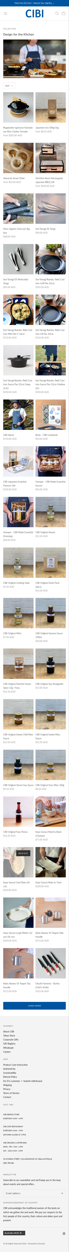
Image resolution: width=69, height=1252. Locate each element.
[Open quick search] (57, 13)
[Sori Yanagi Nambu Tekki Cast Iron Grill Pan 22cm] (50, 259)
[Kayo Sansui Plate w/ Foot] (50, 862)
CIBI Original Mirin (12, 633)
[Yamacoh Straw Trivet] (18, 158)
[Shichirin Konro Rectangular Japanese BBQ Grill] (50, 158)
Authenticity (9, 1068)
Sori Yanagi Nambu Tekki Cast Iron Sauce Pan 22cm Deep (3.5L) (17, 384)
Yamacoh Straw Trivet (14, 178)
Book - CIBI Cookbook (46, 435)
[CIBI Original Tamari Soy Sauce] (18, 765)
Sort (7, 85)
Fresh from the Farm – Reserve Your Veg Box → (34, 3)
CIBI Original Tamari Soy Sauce (18, 785)
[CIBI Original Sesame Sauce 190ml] (50, 613)
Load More (34, 1005)
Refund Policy (10, 1076)
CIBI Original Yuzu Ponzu (15, 831)
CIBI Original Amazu (45, 532)
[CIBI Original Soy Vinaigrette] (50, 663)
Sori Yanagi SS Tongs (45, 228)
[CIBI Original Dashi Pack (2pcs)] (50, 562)
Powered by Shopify (36, 1243)
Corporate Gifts (10, 1039)
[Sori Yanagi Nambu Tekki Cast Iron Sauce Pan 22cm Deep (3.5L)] (18, 360)
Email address (12, 1189)
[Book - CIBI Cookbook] (50, 415)
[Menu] (5, 13)
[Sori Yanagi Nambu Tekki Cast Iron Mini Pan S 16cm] (18, 310)
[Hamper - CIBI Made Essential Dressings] (18, 512)
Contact (7, 1097)
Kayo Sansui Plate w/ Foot (48, 882)
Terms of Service (11, 1093)
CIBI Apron (8, 435)
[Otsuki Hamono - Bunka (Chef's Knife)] (50, 963)
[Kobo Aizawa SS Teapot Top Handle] (18, 963)
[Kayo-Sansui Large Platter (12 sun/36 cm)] (18, 912)
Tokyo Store (9, 1035)
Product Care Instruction (15, 1064)
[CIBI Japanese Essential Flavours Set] (18, 461)
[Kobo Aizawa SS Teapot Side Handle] (50, 912)
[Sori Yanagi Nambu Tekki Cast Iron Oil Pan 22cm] (50, 310)
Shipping (7, 1085)
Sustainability (9, 1072)
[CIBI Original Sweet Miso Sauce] (50, 714)
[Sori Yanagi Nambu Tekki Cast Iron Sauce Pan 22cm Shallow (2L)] (50, 360)
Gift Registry (9, 1043)
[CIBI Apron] (18, 415)
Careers (7, 1051)
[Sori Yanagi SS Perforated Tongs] (18, 259)
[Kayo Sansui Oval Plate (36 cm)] (18, 862)
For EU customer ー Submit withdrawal (22, 1081)
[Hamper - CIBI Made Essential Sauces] (50, 461)
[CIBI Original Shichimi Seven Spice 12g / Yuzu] (18, 663)
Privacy (6, 1089)
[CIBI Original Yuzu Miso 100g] (50, 765)
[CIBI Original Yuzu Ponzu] (18, 811)
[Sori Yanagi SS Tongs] (50, 208)
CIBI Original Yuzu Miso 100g (49, 785)
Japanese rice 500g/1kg (47, 127)
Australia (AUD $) (13, 1233)
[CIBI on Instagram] (64, 1234)
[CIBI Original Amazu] (50, 512)
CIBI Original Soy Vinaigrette (49, 684)
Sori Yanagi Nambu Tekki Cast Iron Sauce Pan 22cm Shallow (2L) (50, 384)
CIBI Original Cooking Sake (16, 583)
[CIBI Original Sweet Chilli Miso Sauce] (18, 714)
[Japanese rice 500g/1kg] (50, 107)
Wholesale (8, 1047)
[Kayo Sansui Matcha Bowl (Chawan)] (50, 811)
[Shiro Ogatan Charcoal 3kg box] (18, 208)
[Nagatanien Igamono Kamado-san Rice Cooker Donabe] (18, 107)
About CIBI (8, 1031)
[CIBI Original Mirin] (18, 613)
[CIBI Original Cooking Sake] (18, 562)
